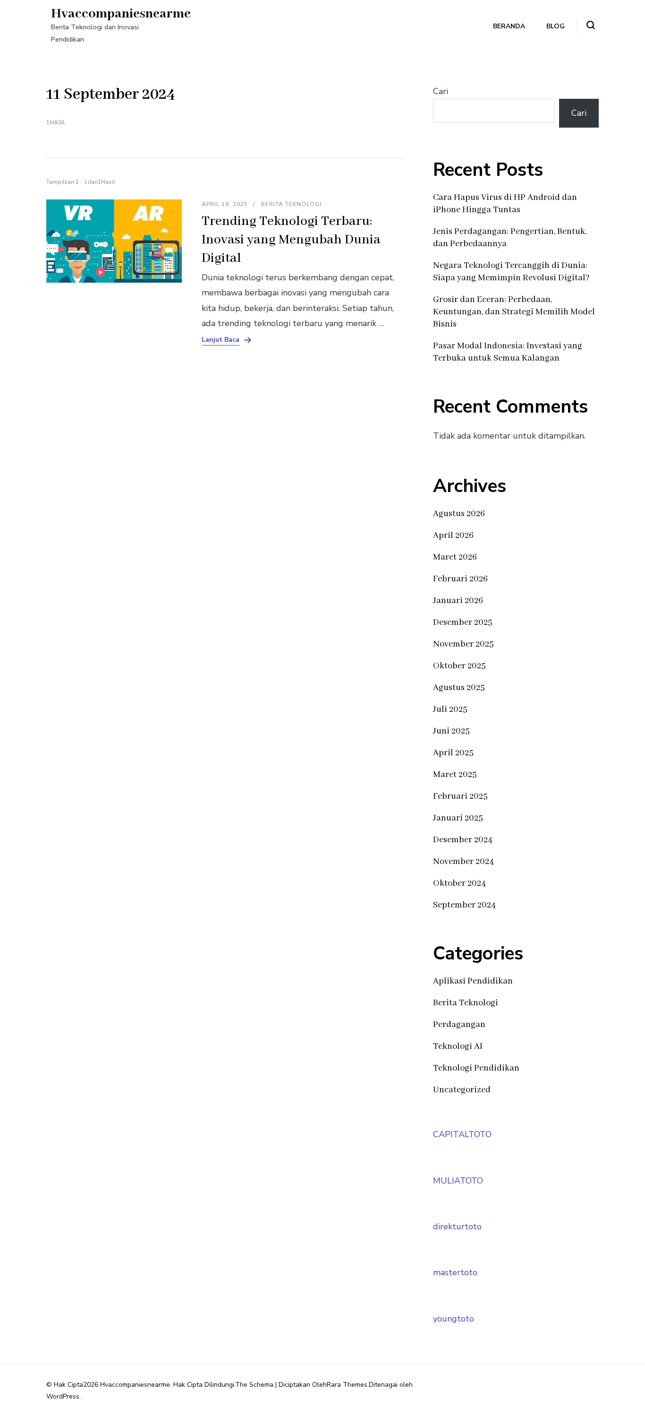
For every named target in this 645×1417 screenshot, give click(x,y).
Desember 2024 (462, 840)
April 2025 (453, 753)
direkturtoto (457, 1226)
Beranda (509, 26)
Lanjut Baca (220, 340)
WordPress (62, 1396)
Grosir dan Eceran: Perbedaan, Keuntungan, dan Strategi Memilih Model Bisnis (514, 312)
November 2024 (463, 861)
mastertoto (455, 1272)
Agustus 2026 (459, 513)
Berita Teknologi (291, 204)
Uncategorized (462, 1090)
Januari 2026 (458, 600)
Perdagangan (459, 1024)
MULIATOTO (458, 1180)
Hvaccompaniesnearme (121, 14)
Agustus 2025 (459, 687)
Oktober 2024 (459, 883)
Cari (440, 91)
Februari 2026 (460, 579)
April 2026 (453, 535)
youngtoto (453, 1318)
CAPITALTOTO (462, 1134)
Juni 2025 (451, 731)
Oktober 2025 (459, 666)
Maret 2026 (455, 557)
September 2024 (464, 905)
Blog (555, 26)
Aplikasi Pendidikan (473, 981)
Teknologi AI (458, 1046)
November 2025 (463, 644)
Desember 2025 (462, 622)
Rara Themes (347, 1384)
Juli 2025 (450, 709)
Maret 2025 (455, 774)
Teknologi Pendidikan (476, 1068)
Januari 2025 (458, 818)
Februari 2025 (460, 796)
